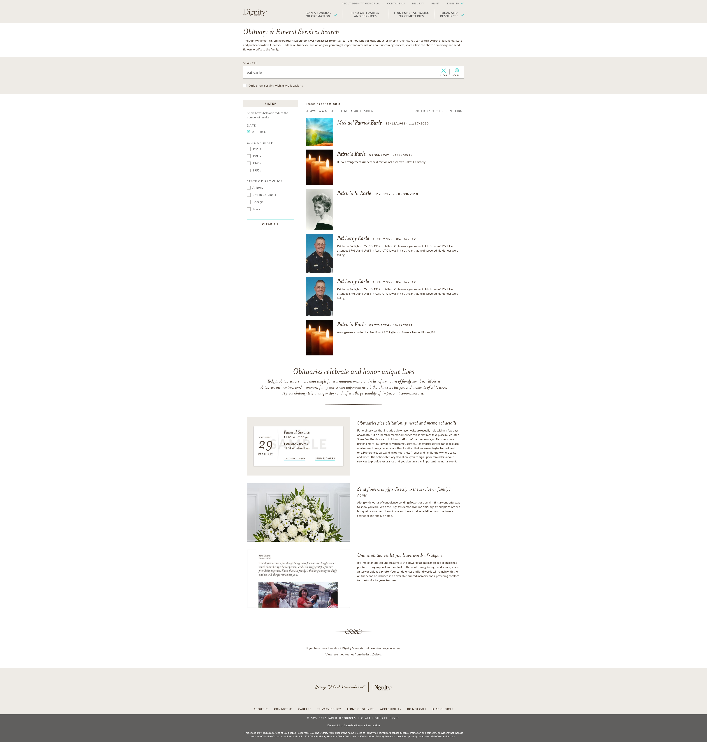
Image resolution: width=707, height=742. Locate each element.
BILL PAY (418, 3)
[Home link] (255, 12)
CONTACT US (396, 3)
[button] (321, 14)
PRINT (435, 3)
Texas (256, 209)
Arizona (257, 187)
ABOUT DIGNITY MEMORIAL (361, 3)
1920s (256, 148)
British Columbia (264, 194)
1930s (256, 156)
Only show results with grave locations (276, 85)
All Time (259, 131)
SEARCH (250, 63)
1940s (256, 163)
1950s (256, 170)
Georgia (258, 202)
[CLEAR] (444, 70)
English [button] (453, 3)
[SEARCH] (457, 70)
